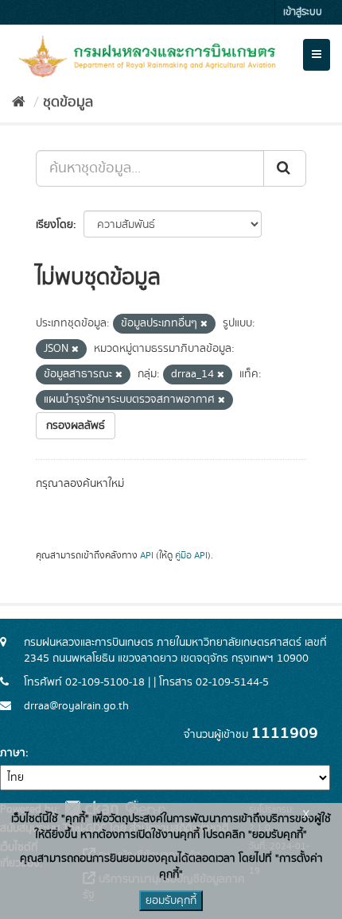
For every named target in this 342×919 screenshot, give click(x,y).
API (147, 555)
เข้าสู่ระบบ (302, 12)
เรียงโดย (54, 225)
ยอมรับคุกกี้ (171, 901)
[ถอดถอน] (204, 324)
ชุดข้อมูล (68, 102)
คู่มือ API (191, 555)
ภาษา (12, 753)
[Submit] (284, 168)
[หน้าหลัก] (18, 102)
